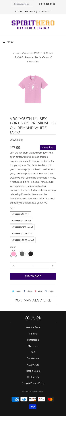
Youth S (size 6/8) (21, 221)
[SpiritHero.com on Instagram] (33, 318)
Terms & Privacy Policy (33, 383)
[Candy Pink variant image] (33, 89)
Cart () (32, 12)
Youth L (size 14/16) (22, 234)
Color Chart (33, 364)
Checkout (45, 12)
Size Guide (47, 147)
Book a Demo (33, 371)
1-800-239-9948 (47, 4)
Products (27, 53)
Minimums (33, 346)
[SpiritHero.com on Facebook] (27, 318)
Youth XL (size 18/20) (23, 240)
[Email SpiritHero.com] (39, 318)
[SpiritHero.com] (33, 26)
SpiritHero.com (36, 391)
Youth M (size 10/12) (22, 227)
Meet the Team (33, 327)
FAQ (33, 352)
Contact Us (33, 377)
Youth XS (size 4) (20, 214)
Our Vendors (33, 358)
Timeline (33, 333)
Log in (18, 12)
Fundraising (33, 340)
